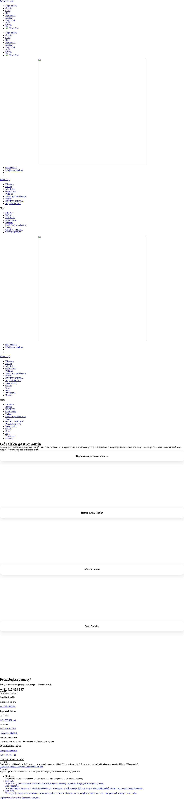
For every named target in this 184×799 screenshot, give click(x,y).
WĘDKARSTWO (13, 203)
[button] (92, 208)
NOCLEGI (10, 189)
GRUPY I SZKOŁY (14, 201)
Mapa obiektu (11, 6)
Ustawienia (5, 767)
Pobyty (8, 199)
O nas (7, 10)
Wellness (9, 194)
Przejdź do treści (7, 1)
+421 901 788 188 (8, 755)
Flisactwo (9, 184)
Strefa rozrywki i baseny (15, 196)
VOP (7, 23)
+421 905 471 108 (8, 720)
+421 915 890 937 (12, 689)
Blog (7, 13)
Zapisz (3, 798)
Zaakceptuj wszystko (34, 767)
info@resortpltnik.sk (8, 733)
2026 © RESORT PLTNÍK (12, 759)
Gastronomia (10, 191)
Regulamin (10, 20)
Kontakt (8, 18)
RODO (8, 25)
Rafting (8, 186)
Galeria (8, 8)
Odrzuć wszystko (17, 767)
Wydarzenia (10, 15)
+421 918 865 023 (8, 728)
